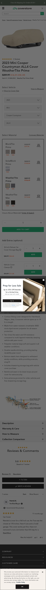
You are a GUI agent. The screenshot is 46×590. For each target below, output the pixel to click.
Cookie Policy (20, 582)
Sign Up (12, 300)
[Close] (42, 572)
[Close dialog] (44, 280)
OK (22, 586)
